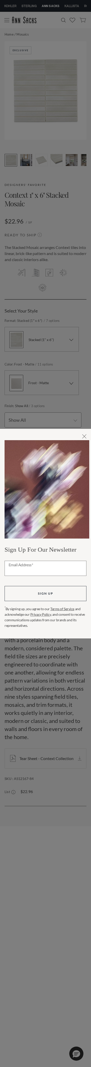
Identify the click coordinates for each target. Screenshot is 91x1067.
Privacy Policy (40, 614)
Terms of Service (62, 609)
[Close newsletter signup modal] (84, 436)
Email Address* (21, 565)
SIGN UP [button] (45, 593)
